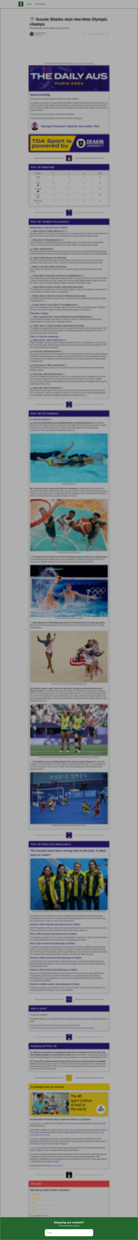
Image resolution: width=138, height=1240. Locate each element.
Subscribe (86, 1233)
